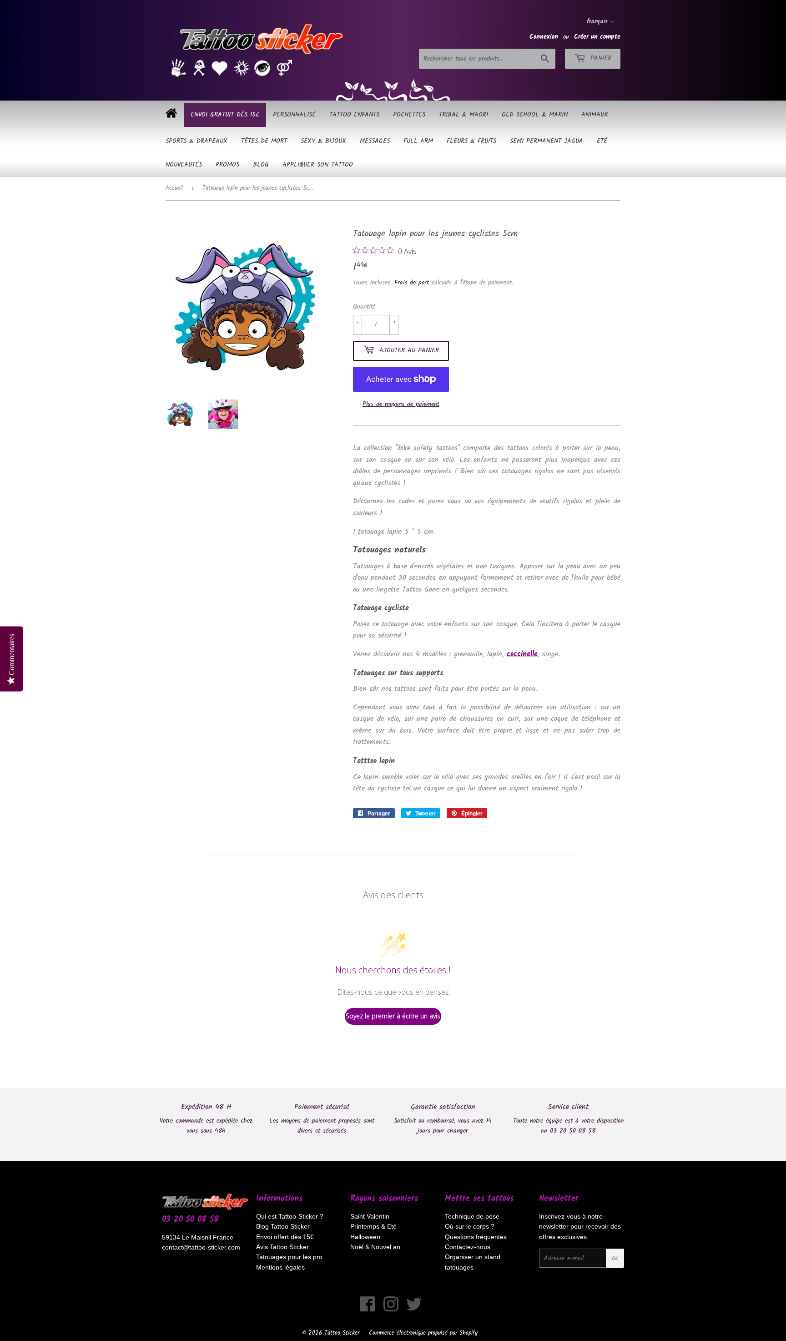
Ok (615, 1258)
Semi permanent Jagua (546, 141)
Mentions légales (280, 1267)
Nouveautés (184, 165)
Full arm (418, 141)
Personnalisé (294, 115)
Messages (375, 141)
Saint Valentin (369, 1216)
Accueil (174, 188)
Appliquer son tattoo (317, 165)
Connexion (543, 37)
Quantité (364, 307)
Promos (227, 165)
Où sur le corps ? (469, 1226)
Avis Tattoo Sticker (282, 1246)
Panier (599, 58)
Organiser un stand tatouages (472, 1261)
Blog (261, 165)
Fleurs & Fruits (471, 141)
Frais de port (411, 283)
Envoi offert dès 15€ (285, 1236)
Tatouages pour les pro (289, 1256)
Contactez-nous (467, 1246)
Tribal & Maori (463, 115)
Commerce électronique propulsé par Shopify (423, 1333)
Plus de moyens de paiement (401, 404)
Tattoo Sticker (341, 1333)
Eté (602, 141)
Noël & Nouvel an (375, 1246)
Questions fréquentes (476, 1236)
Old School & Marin (535, 115)
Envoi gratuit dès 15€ (225, 115)
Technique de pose (472, 1216)
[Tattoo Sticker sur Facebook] (367, 1309)
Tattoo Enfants (354, 115)
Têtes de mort (264, 141)
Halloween (365, 1236)
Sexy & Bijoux (323, 141)
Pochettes (409, 115)
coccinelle (522, 654)
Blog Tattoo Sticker (283, 1226)
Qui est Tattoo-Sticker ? (289, 1216)
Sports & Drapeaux (196, 141)
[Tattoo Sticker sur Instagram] (391, 1309)
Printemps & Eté (373, 1226)
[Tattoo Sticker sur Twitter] (414, 1309)
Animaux (594, 115)
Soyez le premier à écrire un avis (393, 1016)
